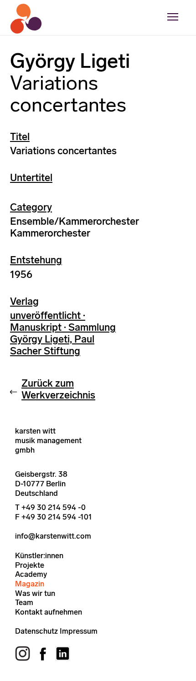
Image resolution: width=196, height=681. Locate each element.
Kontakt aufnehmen (48, 611)
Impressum (79, 631)
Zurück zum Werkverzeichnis (58, 389)
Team (24, 602)
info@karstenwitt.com (53, 535)
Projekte (29, 565)
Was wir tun (35, 593)
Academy (31, 574)
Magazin (29, 583)
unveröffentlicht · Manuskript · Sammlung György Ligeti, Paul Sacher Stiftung (63, 333)
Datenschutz (36, 631)
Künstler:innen (39, 555)
